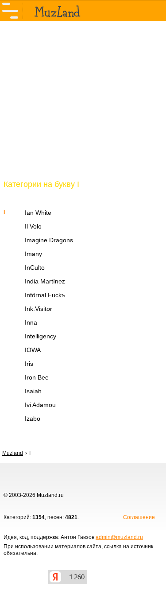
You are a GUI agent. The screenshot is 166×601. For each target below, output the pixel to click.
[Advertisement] (83, 105)
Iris (29, 363)
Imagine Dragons (49, 240)
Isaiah (33, 391)
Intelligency (40, 336)
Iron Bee (37, 377)
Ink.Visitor (38, 308)
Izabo (32, 418)
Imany (33, 253)
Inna (31, 322)
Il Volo (33, 226)
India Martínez (45, 281)
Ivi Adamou (40, 404)
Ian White (38, 212)
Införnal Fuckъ (45, 295)
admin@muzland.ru (119, 537)
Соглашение (139, 517)
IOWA (33, 349)
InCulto (35, 267)
